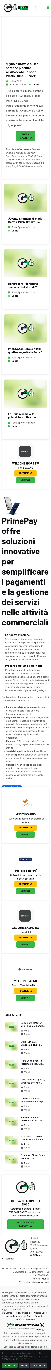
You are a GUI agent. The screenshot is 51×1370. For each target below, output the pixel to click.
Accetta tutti (10, 1365)
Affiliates (37, 1255)
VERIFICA (25, 480)
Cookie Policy (19, 1359)
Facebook (9, 1258)
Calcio (35, 84)
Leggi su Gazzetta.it (27, 136)
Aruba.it (45, 1278)
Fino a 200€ (25, 932)
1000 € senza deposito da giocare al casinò (25, 820)
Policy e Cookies (23, 1312)
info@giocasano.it (40, 1282)
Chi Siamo (7, 1312)
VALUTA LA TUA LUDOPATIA (25, 1224)
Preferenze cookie (25, 1319)
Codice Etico (40, 1312)
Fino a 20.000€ (25, 467)
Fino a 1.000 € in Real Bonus (26, 985)
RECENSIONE (25, 473)
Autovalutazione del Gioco (19, 1316)
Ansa (26, 1030)
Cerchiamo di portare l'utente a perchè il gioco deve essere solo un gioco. (25, 1212)
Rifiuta (24, 1365)
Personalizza (38, 1365)
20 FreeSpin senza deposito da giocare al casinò (25, 877)
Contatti (38, 1316)
